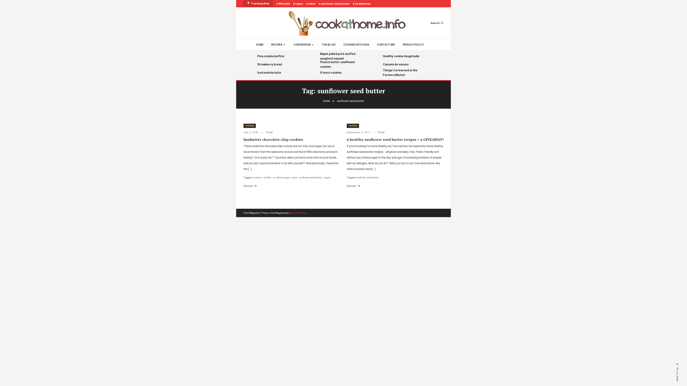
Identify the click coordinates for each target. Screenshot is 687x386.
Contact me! (386, 44)
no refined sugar (281, 177)
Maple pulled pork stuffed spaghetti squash (337, 56)
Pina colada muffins (270, 56)
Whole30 (284, 3)
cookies (257, 177)
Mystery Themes (298, 213)
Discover (248, 185)
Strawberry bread (269, 64)
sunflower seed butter (335, 3)
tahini (312, 3)
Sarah (269, 132)
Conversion (302, 44)
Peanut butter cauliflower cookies (337, 64)
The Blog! (329, 44)
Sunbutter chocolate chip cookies (273, 139)
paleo (295, 177)
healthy (267, 177)
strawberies (363, 3)
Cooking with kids (356, 44)
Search (435, 23)
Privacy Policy (413, 44)
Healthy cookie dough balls (401, 56)
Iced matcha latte (269, 72)
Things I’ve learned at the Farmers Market (400, 72)
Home (260, 44)
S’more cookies (331, 72)
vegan (299, 3)
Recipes (276, 44)
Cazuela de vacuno (396, 64)
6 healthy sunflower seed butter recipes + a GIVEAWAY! (395, 139)
